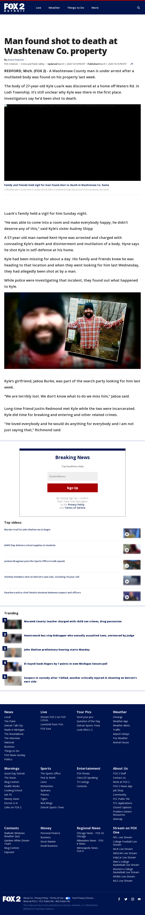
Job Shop (118, 790)
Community (119, 794)
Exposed (9, 852)
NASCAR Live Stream (125, 853)
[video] (132, 533)
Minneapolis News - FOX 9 (88, 849)
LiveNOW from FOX (51, 724)
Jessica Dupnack (16, 59)
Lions (43, 782)
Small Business (49, 845)
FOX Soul (45, 728)
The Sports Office (50, 773)
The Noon (10, 777)
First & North (48, 777)
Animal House (121, 742)
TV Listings (83, 782)
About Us (120, 768)
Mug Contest (11, 782)
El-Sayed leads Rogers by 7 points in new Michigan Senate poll (65, 663)
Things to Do (11, 751)
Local (7, 717)
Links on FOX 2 (12, 807)
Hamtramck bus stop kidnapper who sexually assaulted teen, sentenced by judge (79, 635)
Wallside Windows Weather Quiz (14, 834)
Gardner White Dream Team (16, 842)
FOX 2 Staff (119, 773)
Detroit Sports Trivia (88, 725)
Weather (120, 712)
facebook (119, 899)
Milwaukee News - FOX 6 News (90, 842)
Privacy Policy (76, 504)
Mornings (11, 768)
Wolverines (46, 786)
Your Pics (84, 712)
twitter (126, 899)
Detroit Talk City (13, 725)
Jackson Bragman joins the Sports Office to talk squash (34, 561)
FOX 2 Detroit (11, 63)
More (95, 7)
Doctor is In (11, 803)
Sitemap (117, 819)
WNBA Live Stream (124, 876)
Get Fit (8, 794)
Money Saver (11, 798)
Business (9, 746)
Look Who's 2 (84, 729)
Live (43, 712)
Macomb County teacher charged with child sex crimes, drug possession (73, 621)
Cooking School (13, 790)
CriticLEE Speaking (87, 777)
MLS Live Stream (122, 880)
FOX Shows (83, 773)
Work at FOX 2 (121, 782)
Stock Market (48, 841)
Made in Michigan (14, 729)
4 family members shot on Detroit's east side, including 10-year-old (41, 576)
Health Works (12, 786)
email (139, 899)
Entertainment (88, 768)
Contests (82, 786)
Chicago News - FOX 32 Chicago (90, 834)
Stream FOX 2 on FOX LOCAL (53, 718)
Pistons (44, 794)
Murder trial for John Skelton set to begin (27, 529)
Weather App (120, 721)
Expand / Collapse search (139, 8)
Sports (45, 768)
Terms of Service (75, 507)
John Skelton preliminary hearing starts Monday (57, 649)
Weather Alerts (121, 725)
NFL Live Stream (122, 837)
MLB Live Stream (123, 849)
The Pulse (10, 721)
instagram (132, 899)
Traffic (116, 729)
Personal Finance (50, 833)
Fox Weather (120, 738)
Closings (118, 717)
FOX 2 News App (122, 786)
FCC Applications (122, 803)
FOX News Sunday (14, 755)
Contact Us (119, 777)
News (8, 712)
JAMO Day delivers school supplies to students (30, 545)
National (9, 742)
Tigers (44, 798)
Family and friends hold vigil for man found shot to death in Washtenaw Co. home (56, 185)
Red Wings (46, 803)
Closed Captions (122, 807)
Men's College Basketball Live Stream (126, 863)
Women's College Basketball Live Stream (126, 870)
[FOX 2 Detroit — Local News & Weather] (16, 7)
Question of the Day (88, 721)
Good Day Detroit (14, 773)
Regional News (88, 828)
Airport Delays (121, 734)
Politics (8, 759)
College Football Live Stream (125, 843)
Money (45, 828)
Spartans (45, 790)
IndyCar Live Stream (124, 857)
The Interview (12, 738)
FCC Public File (121, 798)
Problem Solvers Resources (122, 813)
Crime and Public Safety (32, 63)
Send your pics (85, 717)
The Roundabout (14, 734)
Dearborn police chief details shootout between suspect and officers (42, 592)
